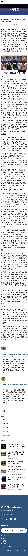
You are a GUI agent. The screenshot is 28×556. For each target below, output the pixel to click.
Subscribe (22, 530)
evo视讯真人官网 (20, 550)
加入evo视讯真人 (6, 546)
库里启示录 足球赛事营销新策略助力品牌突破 (15, 384)
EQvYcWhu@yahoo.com (11, 507)
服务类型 (3, 544)
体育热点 (3, 538)
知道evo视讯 (5, 535)
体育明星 (3, 541)
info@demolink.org (7, 514)
